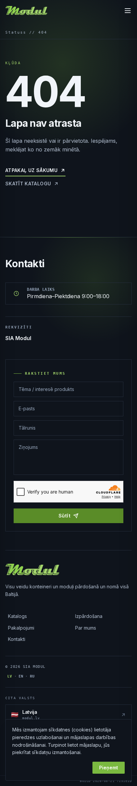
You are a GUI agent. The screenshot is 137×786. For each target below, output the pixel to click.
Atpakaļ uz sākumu (31, 170)
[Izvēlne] (127, 10)
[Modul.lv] (26, 10)
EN (21, 676)
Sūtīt (64, 515)
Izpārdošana (88, 616)
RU (32, 676)
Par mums (85, 628)
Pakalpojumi (21, 628)
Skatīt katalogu (28, 183)
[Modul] (32, 570)
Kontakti (16, 639)
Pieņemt (108, 767)
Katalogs (17, 616)
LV (9, 676)
